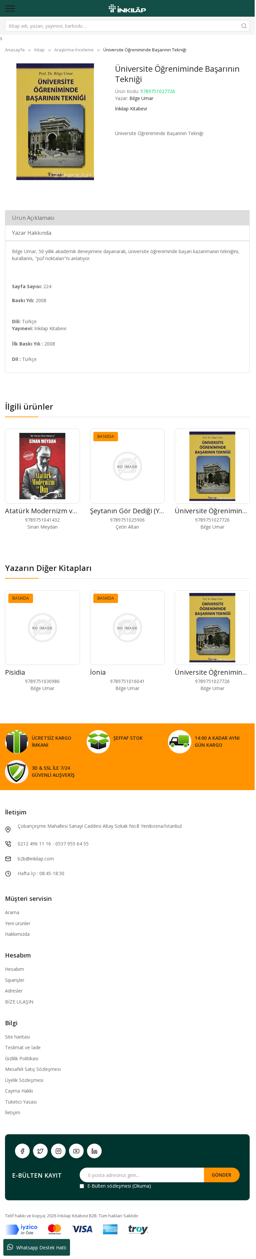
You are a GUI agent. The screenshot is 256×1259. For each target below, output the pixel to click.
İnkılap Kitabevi (131, 108)
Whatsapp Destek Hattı (41, 1247)
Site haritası (17, 1037)
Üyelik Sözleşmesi (24, 1080)
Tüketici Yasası (21, 1102)
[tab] (127, 217)
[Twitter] (40, 1151)
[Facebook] (22, 1151)
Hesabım (14, 969)
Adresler (14, 991)
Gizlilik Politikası (21, 1058)
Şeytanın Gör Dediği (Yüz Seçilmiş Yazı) (150, 510)
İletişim (12, 1112)
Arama (12, 912)
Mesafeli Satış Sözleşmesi (33, 1069)
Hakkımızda (17, 934)
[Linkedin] (94, 1151)
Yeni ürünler (17, 923)
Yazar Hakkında (31, 232)
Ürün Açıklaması (33, 217)
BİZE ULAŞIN (19, 1002)
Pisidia (15, 672)
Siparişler (14, 980)
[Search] (244, 25)
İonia (98, 672)
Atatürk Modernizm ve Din (46, 510)
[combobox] (127, 25)
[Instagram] (58, 1151)
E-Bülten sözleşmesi (109, 1186)
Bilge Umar (141, 98)
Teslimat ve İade (23, 1047)
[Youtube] (76, 1151)
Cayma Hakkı (19, 1091)
